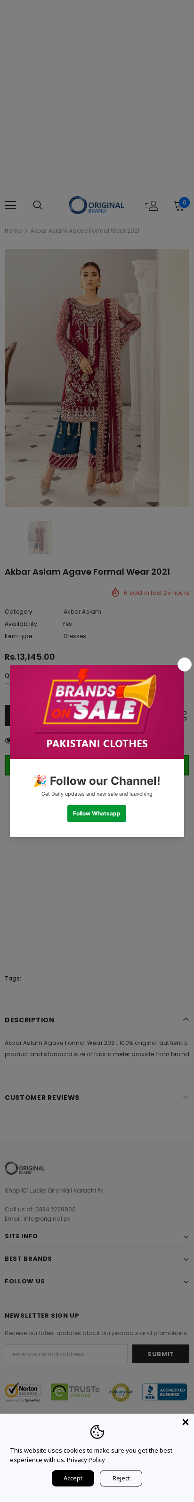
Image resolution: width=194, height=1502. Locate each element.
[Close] (185, 1422)
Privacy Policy (86, 1459)
